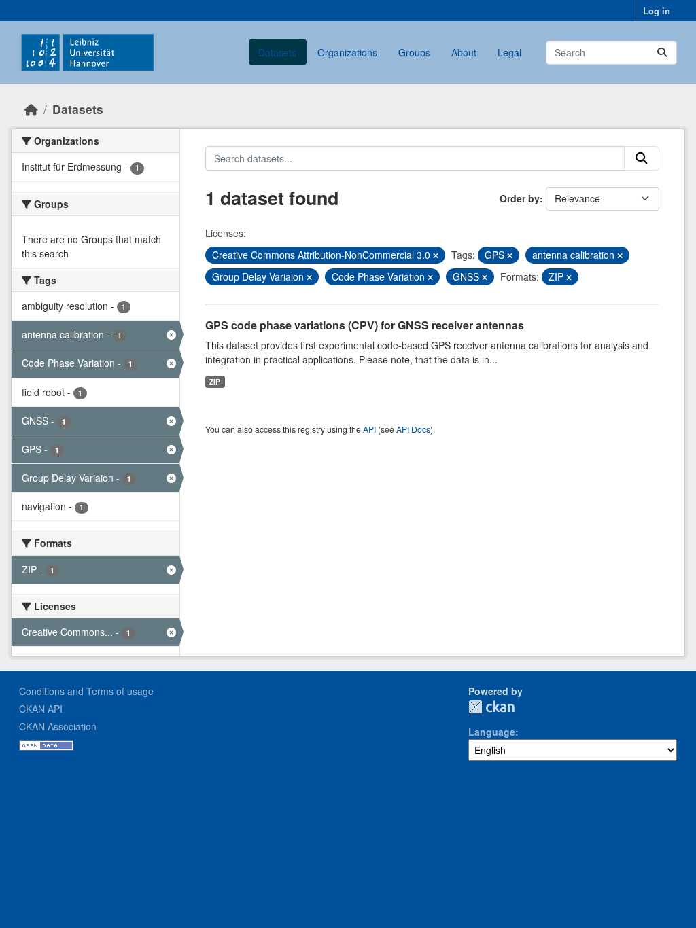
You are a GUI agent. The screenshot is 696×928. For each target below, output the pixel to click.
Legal (509, 52)
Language (491, 731)
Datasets (277, 52)
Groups (414, 52)
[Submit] (662, 53)
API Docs (413, 429)
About (463, 52)
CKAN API (41, 708)
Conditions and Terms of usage (86, 691)
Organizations (347, 52)
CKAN (491, 707)
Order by (520, 198)
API (369, 429)
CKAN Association (58, 726)
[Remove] (435, 255)
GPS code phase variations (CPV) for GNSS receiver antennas (364, 325)
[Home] (31, 109)
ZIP (214, 381)
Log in (656, 10)
